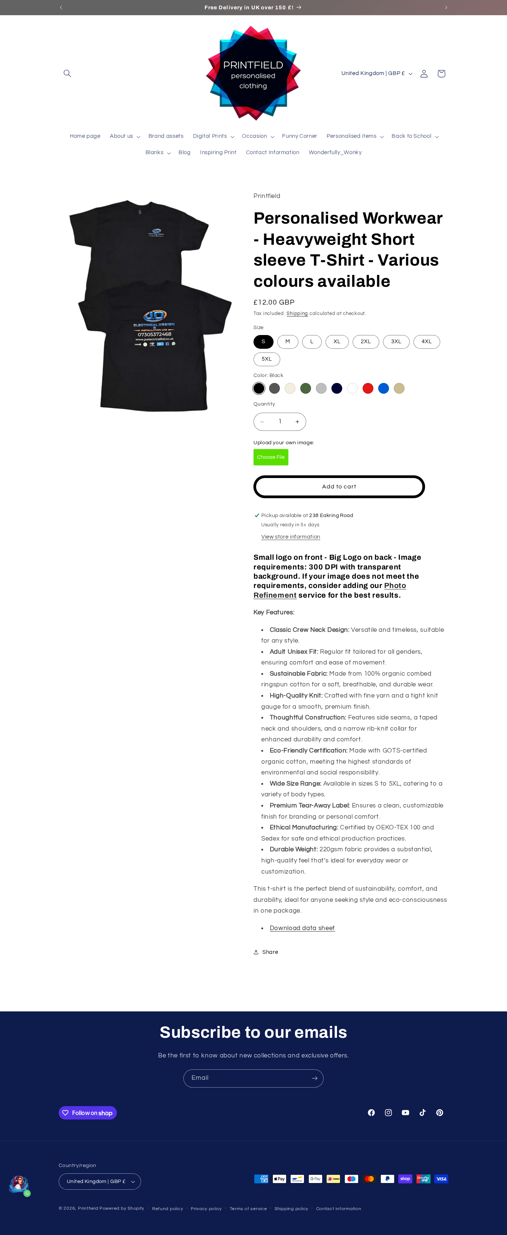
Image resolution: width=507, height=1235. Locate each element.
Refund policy (167, 1209)
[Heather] (321, 388)
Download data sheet (302, 928)
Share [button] (270, 952)
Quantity (264, 404)
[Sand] (399, 388)
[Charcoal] (274, 388)
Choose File (271, 457)
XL (337, 341)
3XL (396, 341)
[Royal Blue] (383, 388)
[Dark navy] (336, 388)
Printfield (88, 1208)
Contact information (339, 1209)
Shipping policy (291, 1209)
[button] (67, 73)
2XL (366, 341)
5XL (267, 359)
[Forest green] (305, 388)
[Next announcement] (446, 7)
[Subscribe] (314, 1078)
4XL (427, 341)
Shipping (297, 314)
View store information (290, 537)
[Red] (368, 388)
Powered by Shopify (121, 1208)
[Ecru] (290, 388)
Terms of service (248, 1209)
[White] (352, 388)
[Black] (259, 388)
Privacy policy (206, 1209)
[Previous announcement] (61, 7)
